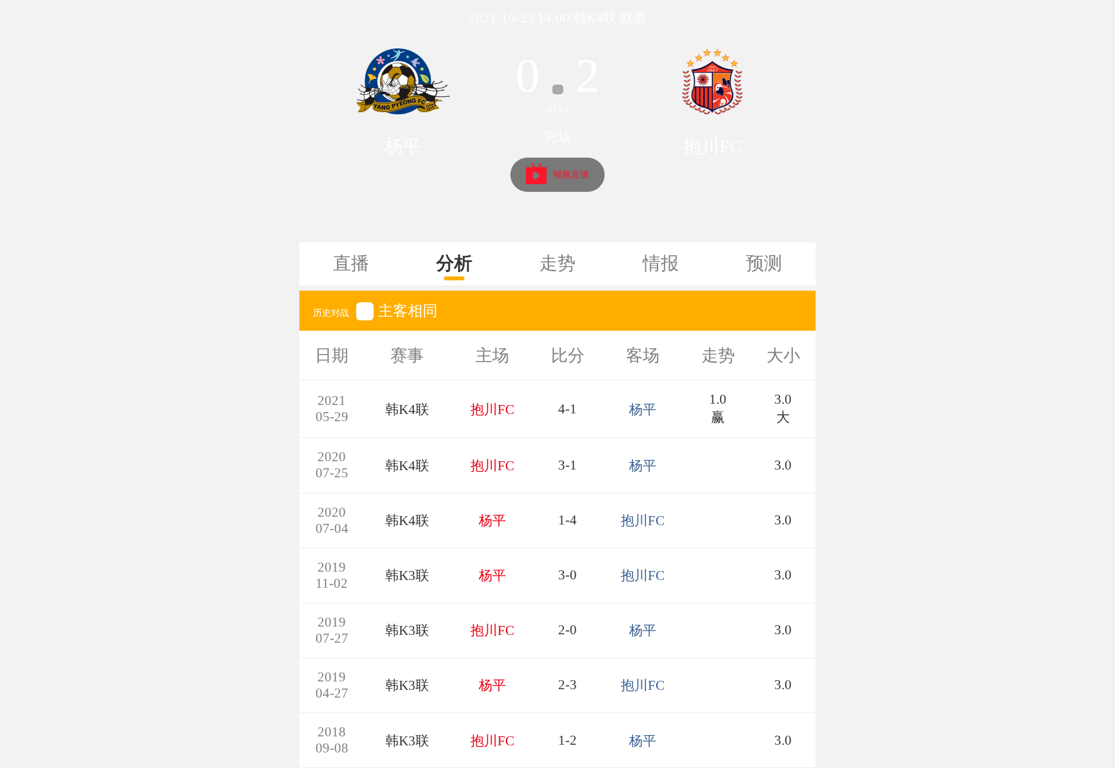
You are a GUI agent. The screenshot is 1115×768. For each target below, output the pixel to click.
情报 (661, 263)
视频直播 (571, 175)
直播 (351, 263)
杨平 (403, 146)
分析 (454, 263)
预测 (764, 263)
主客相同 (407, 310)
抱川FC (712, 146)
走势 (557, 263)
